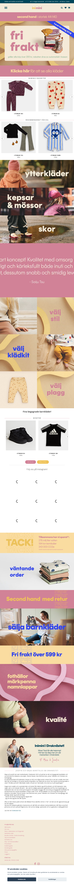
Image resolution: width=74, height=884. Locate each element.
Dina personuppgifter (11, 850)
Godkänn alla (22, 879)
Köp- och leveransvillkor (11, 842)
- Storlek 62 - (55, 113)
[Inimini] (37, 8)
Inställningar (52, 879)
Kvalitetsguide (9, 846)
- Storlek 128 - (53, 453)
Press (6, 852)
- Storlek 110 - (19, 155)
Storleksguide (8, 848)
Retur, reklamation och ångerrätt (14, 831)
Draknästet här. (16, 810)
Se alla (30, 462)
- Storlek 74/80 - (55, 155)
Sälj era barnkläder (10, 837)
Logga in (7, 854)
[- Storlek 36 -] (21, 435)
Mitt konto (8, 827)
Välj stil (42, 462)
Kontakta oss (8, 839)
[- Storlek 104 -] (18, 95)
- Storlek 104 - (19, 113)
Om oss (7, 829)
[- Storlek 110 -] (18, 137)
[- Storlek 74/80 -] (55, 137)
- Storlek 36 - (20, 453)
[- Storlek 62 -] (55, 95)
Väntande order (9, 833)
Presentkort (8, 844)
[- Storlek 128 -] (53, 435)
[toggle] (7, 8)
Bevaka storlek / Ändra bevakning (14, 835)
